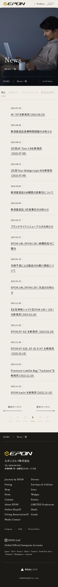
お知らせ (13, 92)
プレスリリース (30, 92)
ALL (3, 92)
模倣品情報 (47, 92)
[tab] (39, 4)
